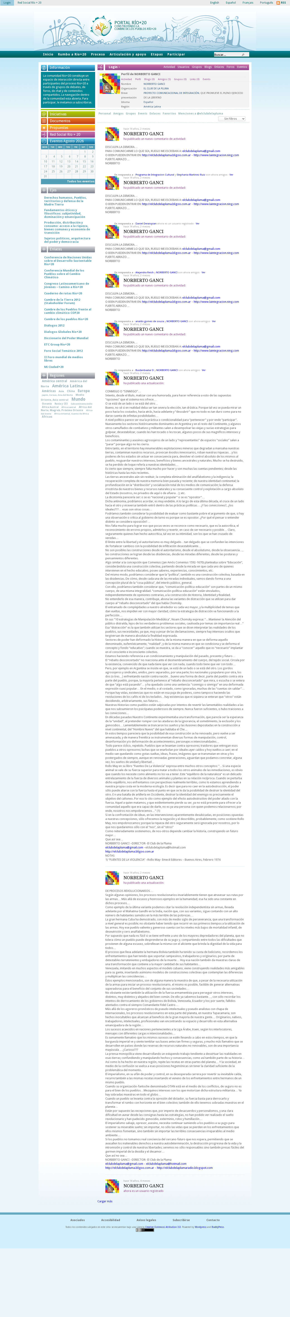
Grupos (197, 67)
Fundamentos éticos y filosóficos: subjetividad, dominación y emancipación (64, 213)
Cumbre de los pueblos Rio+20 (66, 319)
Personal (105, 113)
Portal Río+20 (130, 22)
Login (7, 2)
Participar (176, 54)
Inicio (48, 54)
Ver (231, 174)
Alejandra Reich (144, 272)
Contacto (213, 1220)
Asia (61, 391)
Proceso (98, 54)
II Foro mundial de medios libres (63, 358)
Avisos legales (146, 1220)
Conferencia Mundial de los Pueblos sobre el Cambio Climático (64, 274)
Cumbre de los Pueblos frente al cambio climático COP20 (67, 311)
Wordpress (200, 1227)
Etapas (157, 54)
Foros (230, 67)
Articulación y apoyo (128, 54)
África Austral (50, 407)
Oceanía (47, 403)
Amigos (164, 79)
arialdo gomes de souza (149, 321)
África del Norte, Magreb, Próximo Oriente (66, 408)
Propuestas (59, 128)
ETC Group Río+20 (57, 344)
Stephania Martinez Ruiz (191, 174)
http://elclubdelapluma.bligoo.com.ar (166, 155)
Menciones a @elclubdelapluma (200, 113)
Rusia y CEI (61, 403)
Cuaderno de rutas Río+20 (63, 293)
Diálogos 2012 (54, 325)
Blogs (208, 67)
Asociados (77, 1220)
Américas (49, 391)
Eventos (242, 67)
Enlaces (220, 67)
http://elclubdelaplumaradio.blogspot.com (185, 1167)
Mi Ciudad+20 (53, 367)
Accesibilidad (110, 1220)
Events (206, 79)
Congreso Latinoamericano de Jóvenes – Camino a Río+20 (66, 285)
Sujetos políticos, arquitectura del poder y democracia (67, 240)
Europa (84, 391)
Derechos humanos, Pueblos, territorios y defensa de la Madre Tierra (65, 201)
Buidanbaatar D (144, 370)
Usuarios (184, 67)
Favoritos (169, 113)
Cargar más (104, 1201)
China (71, 391)
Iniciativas (58, 114)
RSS (283, 2)
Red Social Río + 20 (65, 134)
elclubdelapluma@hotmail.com (166, 1163)
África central (68, 407)
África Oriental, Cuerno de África (71, 413)
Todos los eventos (80, 181)
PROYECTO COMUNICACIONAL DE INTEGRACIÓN (171, 93)
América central (54, 381)
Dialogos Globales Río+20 (63, 331)
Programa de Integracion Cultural (154, 174)
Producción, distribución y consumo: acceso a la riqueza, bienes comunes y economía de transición (67, 227)
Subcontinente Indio (81, 403)
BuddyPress (218, 1227)
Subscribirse (181, 1220)
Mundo (78, 399)
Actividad (169, 67)
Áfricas (47, 416)
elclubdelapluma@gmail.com (201, 151)
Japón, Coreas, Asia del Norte (57, 395)
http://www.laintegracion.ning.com (216, 155)
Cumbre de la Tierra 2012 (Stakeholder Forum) (62, 301)
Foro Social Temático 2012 (63, 350)
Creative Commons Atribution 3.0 (163, 1227)
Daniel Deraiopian (146, 223)
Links (194, 79)
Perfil (138, 79)
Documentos (60, 121)
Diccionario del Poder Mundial (66, 338)
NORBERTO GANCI (143, 133)
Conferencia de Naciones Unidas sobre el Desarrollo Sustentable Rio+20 (68, 261)
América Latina (67, 385)
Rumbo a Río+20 (72, 54)
